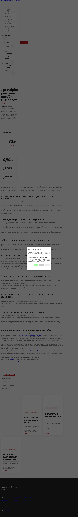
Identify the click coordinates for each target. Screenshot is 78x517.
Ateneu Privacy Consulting (45, 268)
